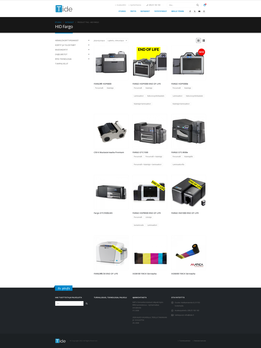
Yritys (133, 11)
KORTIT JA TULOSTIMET (65, 45)
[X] (195, 11)
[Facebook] (190, 11)
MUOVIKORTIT (61, 49)
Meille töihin (177, 11)
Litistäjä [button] (149, 217)
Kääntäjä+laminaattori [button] (142, 104)
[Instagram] (204, 11)
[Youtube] (199, 11)
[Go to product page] (111, 63)
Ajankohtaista (135, 5)
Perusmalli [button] (99, 88)
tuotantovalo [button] (139, 225)
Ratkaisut (145, 11)
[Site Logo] (64, 8)
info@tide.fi (189, 315)
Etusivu (122, 11)
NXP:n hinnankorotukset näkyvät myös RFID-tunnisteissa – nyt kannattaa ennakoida (148, 305)
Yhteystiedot (160, 11)
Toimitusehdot (184, 341)
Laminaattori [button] (139, 96)
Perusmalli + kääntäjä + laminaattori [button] (147, 164)
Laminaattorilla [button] (178, 164)
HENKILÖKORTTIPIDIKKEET (67, 40)
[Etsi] (197, 5)
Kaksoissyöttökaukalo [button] (155, 96)
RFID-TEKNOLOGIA (63, 59)
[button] (198, 40)
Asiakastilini (121, 5)
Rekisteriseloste (200, 341)
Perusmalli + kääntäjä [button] (154, 156)
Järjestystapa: (99, 40)
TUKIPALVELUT (61, 63)
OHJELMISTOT (61, 54)
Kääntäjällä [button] (188, 156)
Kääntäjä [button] (110, 88)
